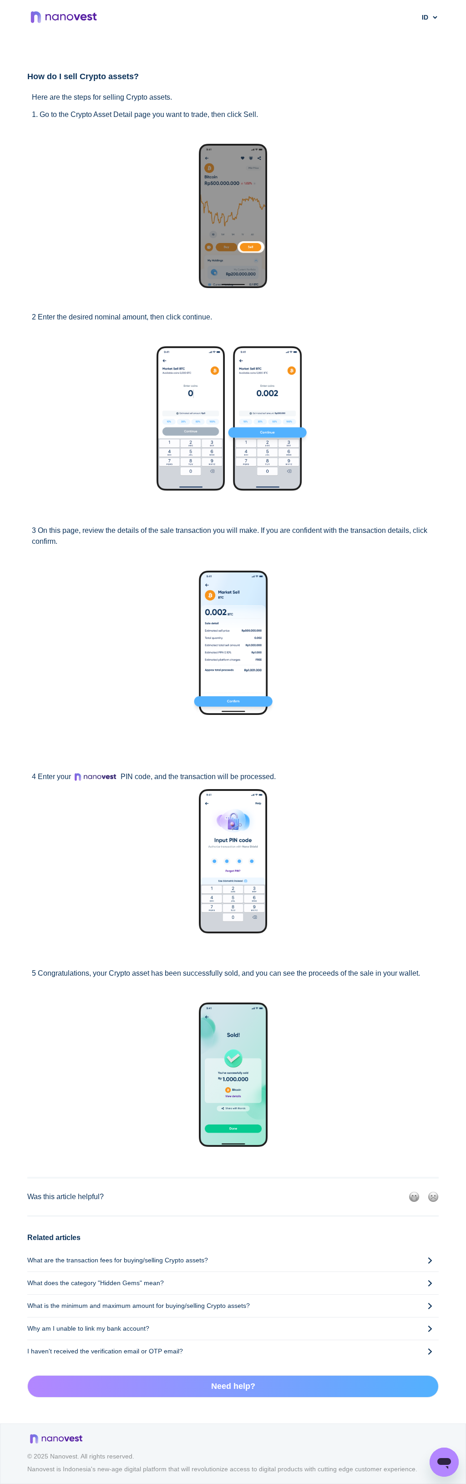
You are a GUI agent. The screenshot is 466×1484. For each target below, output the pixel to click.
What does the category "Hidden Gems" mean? (95, 1282)
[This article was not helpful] (433, 1196)
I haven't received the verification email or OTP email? (105, 1351)
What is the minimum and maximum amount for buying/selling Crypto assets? (138, 1305)
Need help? (233, 1386)
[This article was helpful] (414, 1196)
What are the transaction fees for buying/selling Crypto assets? (117, 1260)
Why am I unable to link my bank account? (88, 1328)
